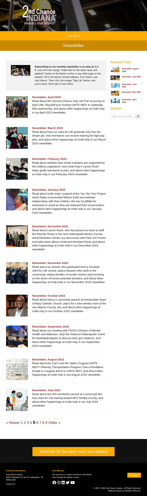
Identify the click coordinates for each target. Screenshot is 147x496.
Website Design (115, 491)
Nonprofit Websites (132, 491)
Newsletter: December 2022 (50, 226)
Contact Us (10, 484)
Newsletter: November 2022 (50, 263)
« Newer (13, 422)
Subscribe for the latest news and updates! (73, 451)
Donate (134, 475)
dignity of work (73, 477)
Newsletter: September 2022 (50, 326)
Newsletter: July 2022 (46, 390)
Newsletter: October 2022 (48, 295)
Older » (54, 422)
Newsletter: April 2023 (46, 97)
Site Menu (73, 35)
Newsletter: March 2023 (47, 128)
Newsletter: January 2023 (48, 189)
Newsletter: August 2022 (48, 359)
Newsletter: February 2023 (49, 158)
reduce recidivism (74, 474)
